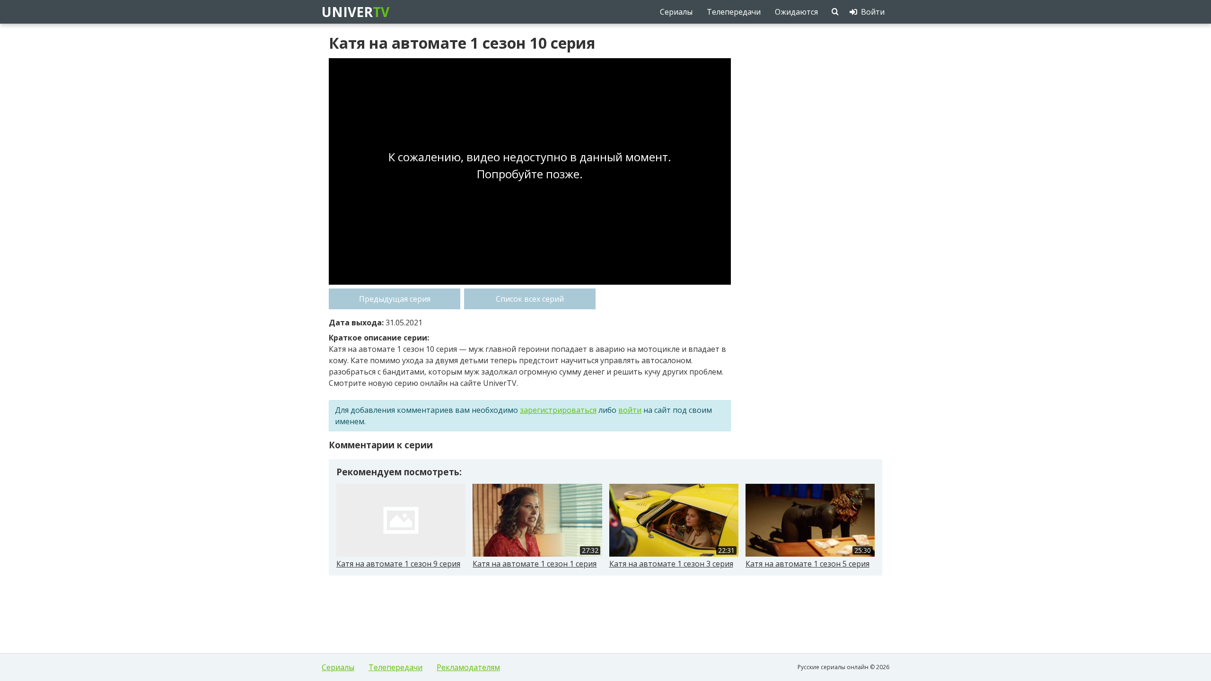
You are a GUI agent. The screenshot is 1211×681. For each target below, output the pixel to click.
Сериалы (338, 667)
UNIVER (355, 12)
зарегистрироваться (558, 410)
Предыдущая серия (394, 299)
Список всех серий (530, 299)
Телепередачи (395, 667)
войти (629, 410)
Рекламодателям (468, 667)
